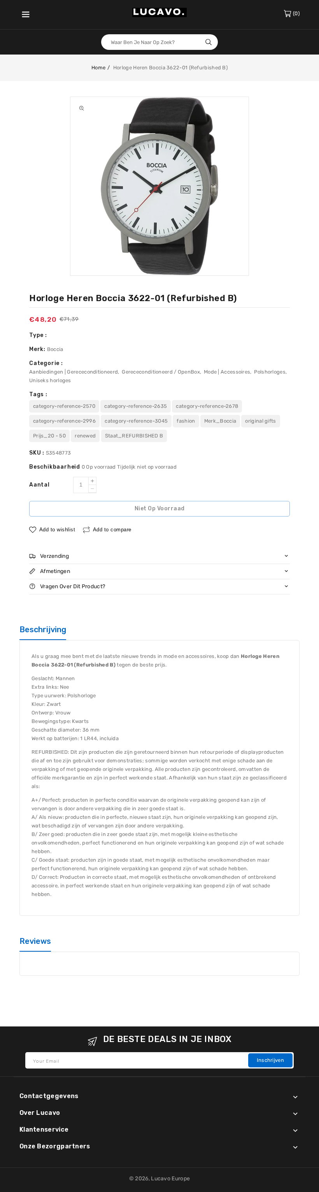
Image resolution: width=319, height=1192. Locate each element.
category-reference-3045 (136, 421)
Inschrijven (270, 1060)
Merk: (38, 349)
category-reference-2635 (135, 406)
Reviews (35, 941)
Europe (181, 1178)
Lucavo (160, 1178)
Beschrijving (42, 629)
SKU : (37, 453)
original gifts (260, 421)
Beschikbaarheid (55, 467)
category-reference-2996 (64, 421)
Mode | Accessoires (227, 372)
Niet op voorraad (160, 508)
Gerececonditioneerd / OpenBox (161, 372)
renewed (85, 436)
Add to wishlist (57, 530)
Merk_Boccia (220, 421)
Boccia (55, 349)
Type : (38, 335)
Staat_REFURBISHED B (134, 436)
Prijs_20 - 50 (49, 436)
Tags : (38, 394)
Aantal (39, 484)
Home (98, 68)
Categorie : (46, 363)
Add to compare (112, 530)
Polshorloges (270, 372)
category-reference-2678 (207, 406)
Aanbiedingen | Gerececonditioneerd (73, 372)
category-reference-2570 (64, 406)
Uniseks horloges (50, 380)
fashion (186, 421)
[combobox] (159, 42)
